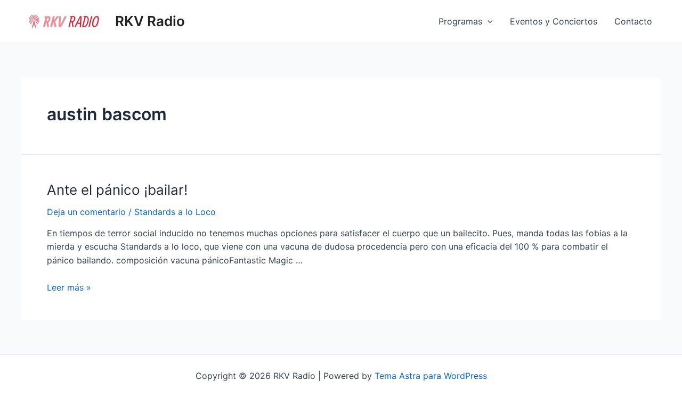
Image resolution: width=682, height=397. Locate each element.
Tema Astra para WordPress (431, 375)
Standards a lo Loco (175, 211)
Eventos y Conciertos (553, 21)
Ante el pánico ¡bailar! (117, 189)
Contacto (633, 21)
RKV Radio (150, 21)
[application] (487, 21)
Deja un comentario (86, 211)
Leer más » (69, 287)
